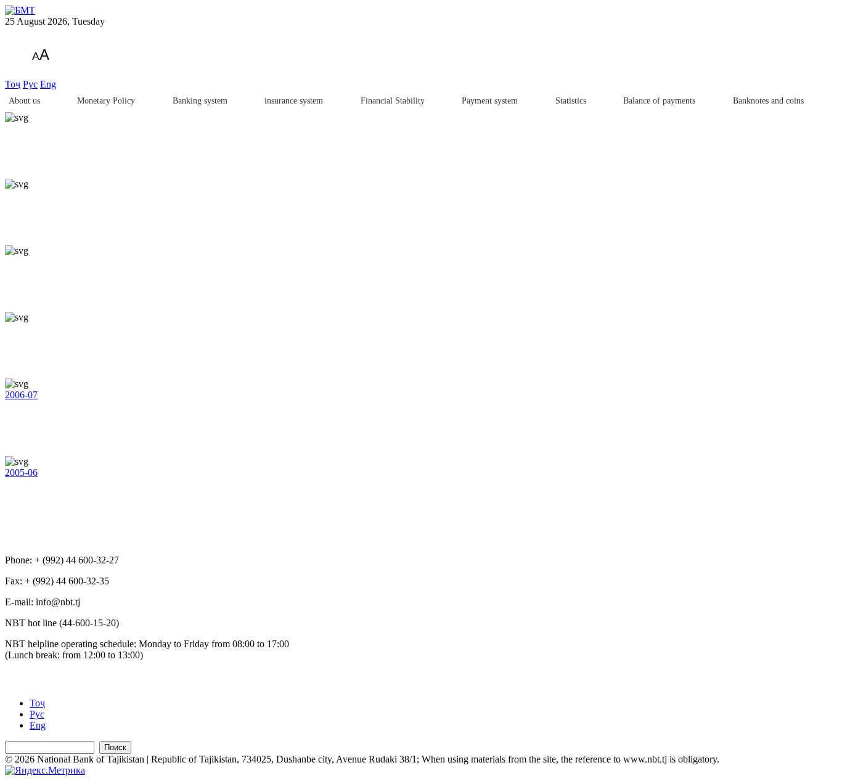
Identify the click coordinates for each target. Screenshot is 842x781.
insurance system (293, 100)
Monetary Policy (106, 100)
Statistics (570, 100)
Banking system (200, 100)
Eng (48, 84)
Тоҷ (12, 84)
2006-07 (21, 395)
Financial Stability (393, 100)
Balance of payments (659, 100)
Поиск (115, 747)
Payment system (490, 100)
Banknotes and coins (768, 100)
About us (24, 100)
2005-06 (21, 472)
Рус (30, 84)
